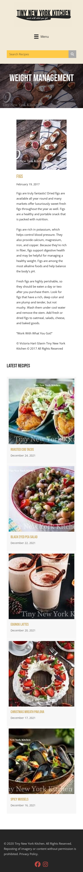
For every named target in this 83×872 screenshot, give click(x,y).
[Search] (72, 54)
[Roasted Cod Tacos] (41, 420)
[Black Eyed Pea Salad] (41, 507)
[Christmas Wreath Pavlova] (41, 682)
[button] (38, 864)
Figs (19, 177)
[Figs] (41, 144)
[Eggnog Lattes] (41, 595)
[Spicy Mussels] (41, 770)
